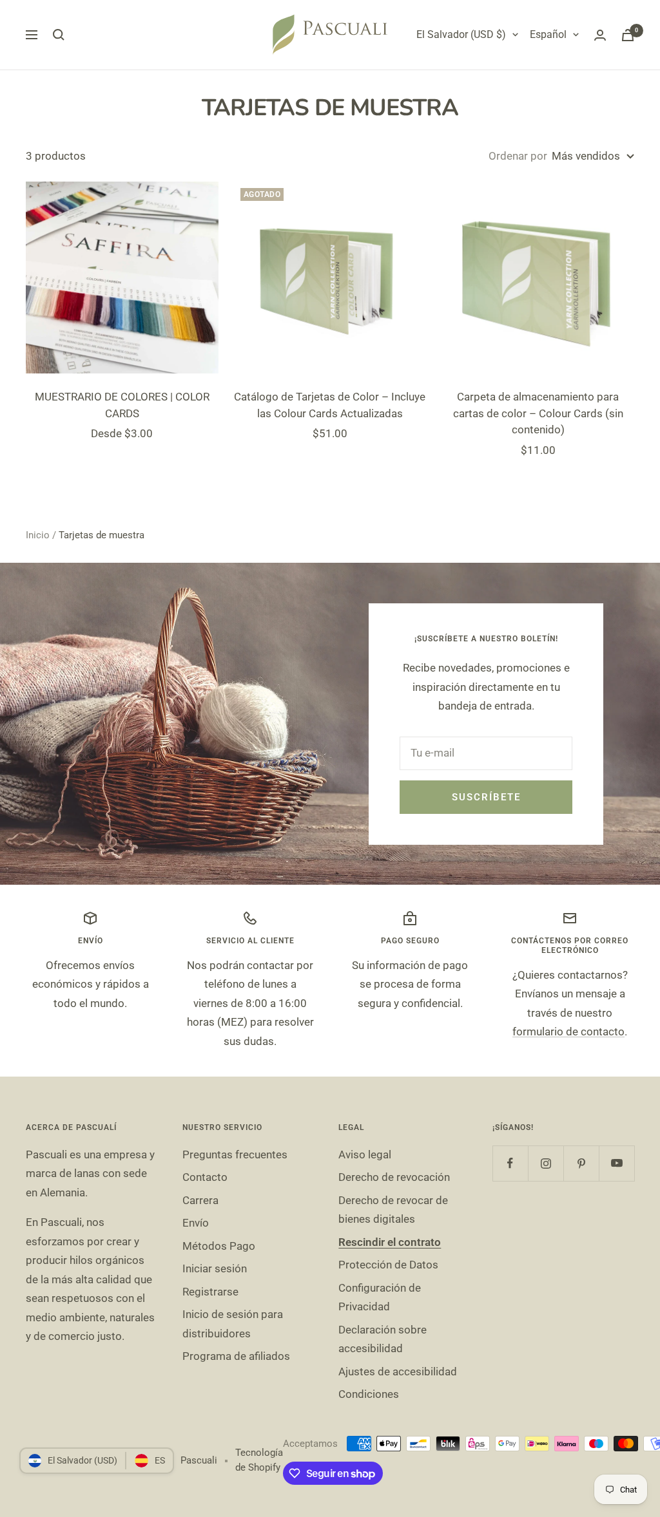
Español (548, 34)
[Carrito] (627, 35)
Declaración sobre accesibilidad (382, 1339)
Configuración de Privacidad (379, 1297)
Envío (195, 1222)
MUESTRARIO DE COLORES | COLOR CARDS (122, 405)
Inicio (38, 535)
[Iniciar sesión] (600, 35)
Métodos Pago (218, 1245)
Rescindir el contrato (389, 1242)
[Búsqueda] (58, 35)
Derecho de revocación (394, 1177)
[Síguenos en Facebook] (510, 1163)
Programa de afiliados (236, 1356)
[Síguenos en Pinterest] (581, 1163)
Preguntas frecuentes (234, 1154)
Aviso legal (364, 1154)
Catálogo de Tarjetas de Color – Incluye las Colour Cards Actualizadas (329, 405)
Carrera (200, 1200)
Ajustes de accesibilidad (397, 1371)
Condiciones (368, 1394)
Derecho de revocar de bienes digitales (393, 1209)
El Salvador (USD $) (461, 34)
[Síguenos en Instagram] (545, 1163)
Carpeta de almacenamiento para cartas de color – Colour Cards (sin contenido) (538, 413)
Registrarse (210, 1291)
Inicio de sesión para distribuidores (232, 1323)
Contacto (205, 1177)
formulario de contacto (568, 1031)
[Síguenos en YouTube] (616, 1163)
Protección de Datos (388, 1264)
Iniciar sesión (214, 1268)
